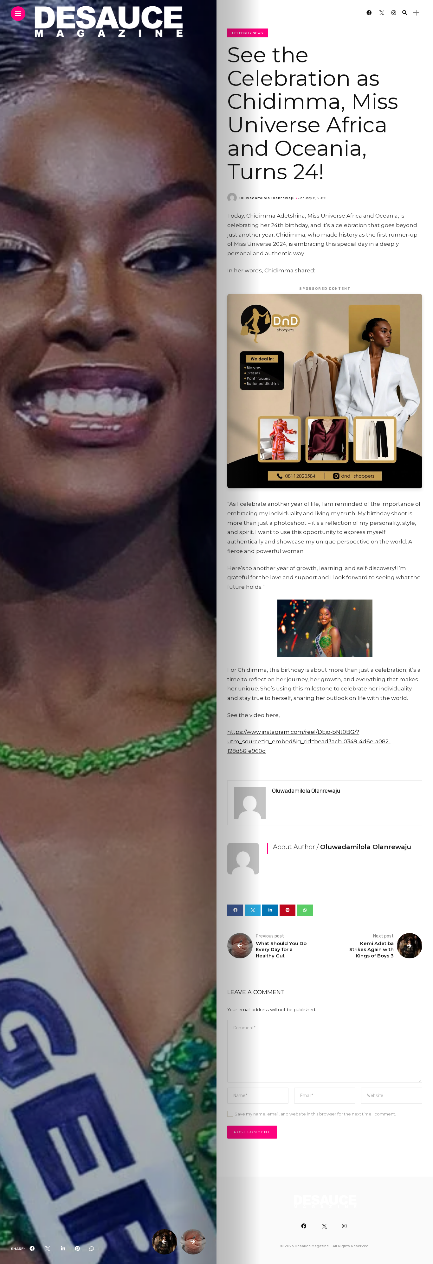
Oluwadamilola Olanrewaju (267, 198)
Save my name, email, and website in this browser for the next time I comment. (315, 1113)
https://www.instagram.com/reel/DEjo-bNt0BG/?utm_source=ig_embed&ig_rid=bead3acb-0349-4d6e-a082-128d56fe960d (309, 741)
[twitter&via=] (47, 1248)
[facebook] (32, 1248)
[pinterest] (77, 1248)
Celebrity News (247, 33)
